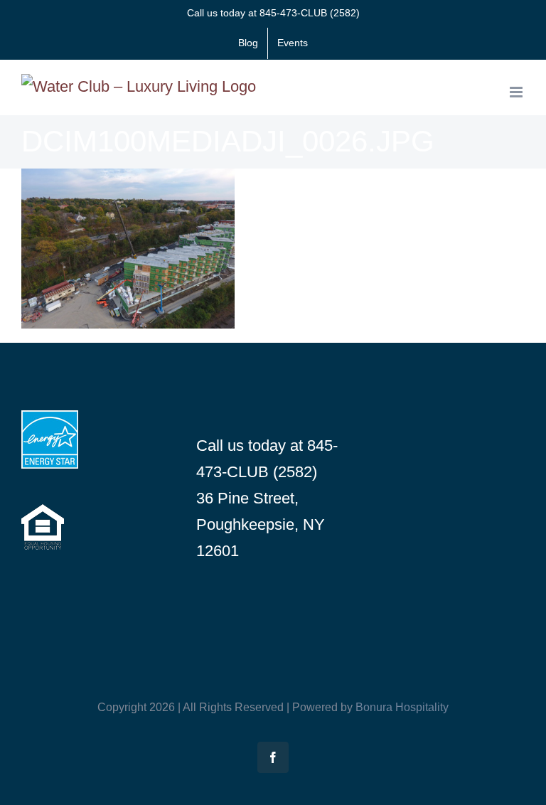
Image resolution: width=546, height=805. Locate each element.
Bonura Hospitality (402, 707)
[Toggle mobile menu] (517, 92)
